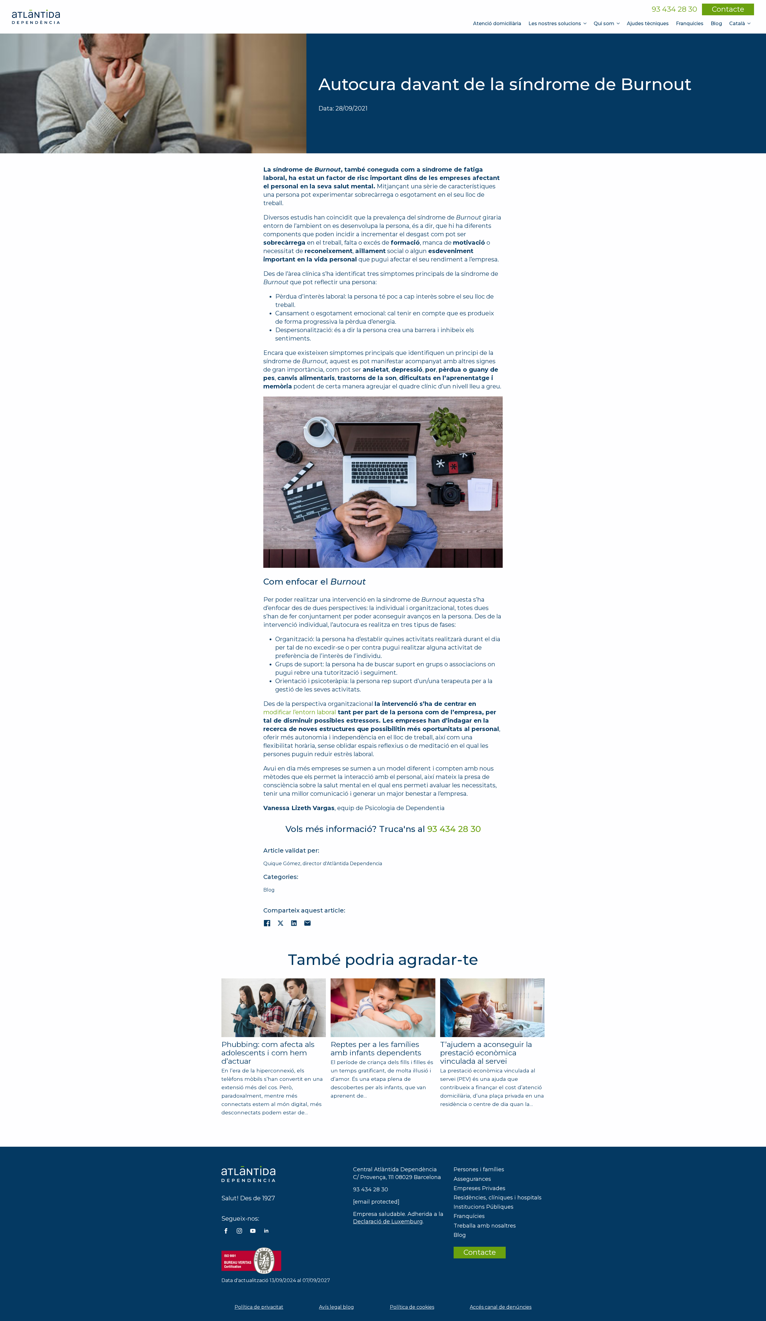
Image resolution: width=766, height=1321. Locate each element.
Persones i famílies (479, 1169)
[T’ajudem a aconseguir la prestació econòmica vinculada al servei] (492, 1007)
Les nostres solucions (554, 23)
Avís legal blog (336, 1307)
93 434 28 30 (674, 9)
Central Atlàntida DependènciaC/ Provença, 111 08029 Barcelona (397, 1173)
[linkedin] (266, 1230)
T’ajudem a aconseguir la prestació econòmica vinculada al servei (486, 1052)
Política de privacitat (259, 1307)
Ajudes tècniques (648, 23)
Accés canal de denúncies (500, 1307)
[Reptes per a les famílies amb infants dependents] (383, 1007)
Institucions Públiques (483, 1207)
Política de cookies (412, 1307)
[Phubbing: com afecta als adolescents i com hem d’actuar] (273, 1007)
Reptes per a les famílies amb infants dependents (376, 1048)
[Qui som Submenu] (618, 23)
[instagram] (239, 1230)
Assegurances (472, 1179)
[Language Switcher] (749, 23)
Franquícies (689, 23)
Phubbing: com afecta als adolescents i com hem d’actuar (267, 1052)
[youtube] (252, 1230)
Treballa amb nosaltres (485, 1225)
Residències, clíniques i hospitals (498, 1197)
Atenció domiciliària (497, 23)
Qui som (604, 23)
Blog (716, 23)
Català (737, 23)
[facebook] (225, 1230)
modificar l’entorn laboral (299, 712)
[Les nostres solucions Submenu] (585, 23)
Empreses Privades (479, 1188)
